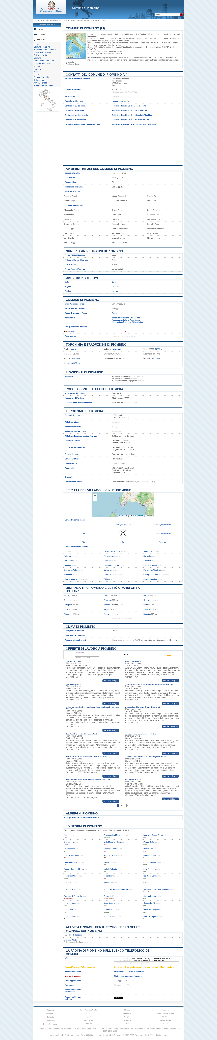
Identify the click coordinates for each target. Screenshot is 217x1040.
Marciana (68, 574)
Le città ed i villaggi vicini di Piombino (98, 490)
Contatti (84, 1035)
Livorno (115, 291)
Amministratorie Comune (45, 50)
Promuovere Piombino (43, 86)
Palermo (107, 600)
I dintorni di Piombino (84, 826)
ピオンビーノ (160, 349)
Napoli (146, 595)
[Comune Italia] (51, 13)
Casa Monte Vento (71, 855)
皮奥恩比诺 (76, 363)
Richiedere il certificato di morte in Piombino (129, 110)
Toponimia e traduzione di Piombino (96, 344)
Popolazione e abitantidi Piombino (95, 389)
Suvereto (147, 556)
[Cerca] (181, 14)
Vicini (36, 72)
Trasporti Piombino (42, 63)
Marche (89, 1024)
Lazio (88, 1013)
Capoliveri (108, 561)
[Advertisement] (123, 145)
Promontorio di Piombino (114, 835)
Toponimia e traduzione (44, 61)
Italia (113, 282)
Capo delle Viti (149, 903)
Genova (146, 600)
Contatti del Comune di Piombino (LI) (96, 74)
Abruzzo (50, 1010)
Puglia (127, 1017)
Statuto (114, 313)
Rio (130, 43)
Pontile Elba (148, 849)
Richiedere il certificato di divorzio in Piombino (130, 120)
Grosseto (91, 45)
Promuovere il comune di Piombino (129, 972)
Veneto (165, 1024)
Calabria (50, 1017)
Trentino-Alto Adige (165, 1013)
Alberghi (42, 34)
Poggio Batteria (149, 842)
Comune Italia (40, 20)
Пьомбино (116, 349)
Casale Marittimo (150, 579)
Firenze (107, 605)
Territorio (37, 69)
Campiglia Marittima (120, 43)
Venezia (146, 609)
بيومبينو (74, 349)
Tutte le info (41, 40)
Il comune (38, 44)
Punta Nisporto (110, 916)
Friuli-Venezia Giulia (88, 1010)
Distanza (37, 74)
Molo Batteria (109, 862)
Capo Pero (68, 910)
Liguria (89, 1017)
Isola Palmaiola (149, 869)
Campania (50, 1021)
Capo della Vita (149, 896)
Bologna (67, 605)
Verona (107, 609)
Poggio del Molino (71, 876)
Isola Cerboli (69, 883)
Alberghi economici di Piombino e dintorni (81, 817)
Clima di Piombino (80, 626)
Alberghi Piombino (82, 813)
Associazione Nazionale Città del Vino (127, 322)
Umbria (165, 1017)
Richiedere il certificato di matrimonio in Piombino (132, 115)
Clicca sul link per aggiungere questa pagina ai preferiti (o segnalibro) (144, 967)
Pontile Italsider (149, 855)
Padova (107, 614)
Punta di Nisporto (150, 916)
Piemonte (127, 1013)
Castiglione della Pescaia (153, 574)
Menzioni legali (56, 1035)
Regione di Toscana (53, 20)
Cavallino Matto (70, 940)
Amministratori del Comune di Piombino (99, 168)
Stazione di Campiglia (73, 896)
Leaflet (122, 516)
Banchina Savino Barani (153, 835)
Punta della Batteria (72, 862)
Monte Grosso (110, 910)
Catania (67, 609)
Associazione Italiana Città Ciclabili (126, 318)
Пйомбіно (155, 358)
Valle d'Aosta (165, 1020)
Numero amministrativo (44, 52)
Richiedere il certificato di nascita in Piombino (130, 106)
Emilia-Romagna (50, 1024)
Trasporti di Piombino (84, 372)
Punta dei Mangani (151, 910)
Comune (37, 58)
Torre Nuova (109, 876)
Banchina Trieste (110, 855)
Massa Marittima (111, 574)
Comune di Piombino (82, 299)
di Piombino (85, 7)
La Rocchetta (69, 849)
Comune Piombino (83, 20)
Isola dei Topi (69, 903)
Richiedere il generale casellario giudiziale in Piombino (134, 124)
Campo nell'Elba (70, 570)
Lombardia (88, 1020)
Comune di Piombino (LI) (85, 28)
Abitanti (37, 66)
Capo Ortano (69, 916)
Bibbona (107, 579)
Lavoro (40, 29)
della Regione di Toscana (146, 34)
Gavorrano (108, 570)
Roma (66, 595)
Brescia (146, 614)
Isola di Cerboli (110, 883)
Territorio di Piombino (85, 411)
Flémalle (70, 331)
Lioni (128, 331)
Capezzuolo (69, 842)
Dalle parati (39, 80)
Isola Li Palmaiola (111, 869)
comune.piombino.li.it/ (120, 101)
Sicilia (127, 1024)
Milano (106, 595)
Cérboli (146, 883)
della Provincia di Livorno (123, 34)
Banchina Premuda (111, 849)
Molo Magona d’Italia (112, 842)
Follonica (136, 43)
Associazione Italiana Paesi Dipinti (126, 320)
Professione (79, 653)
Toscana (115, 286)
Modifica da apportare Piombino (128, 976)
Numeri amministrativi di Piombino (94, 251)
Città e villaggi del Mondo (100, 1035)
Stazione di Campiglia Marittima (156, 889)
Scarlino (67, 565)
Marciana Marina (150, 565)
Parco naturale (70, 336)
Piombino (91, 34)
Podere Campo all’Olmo (74, 869)
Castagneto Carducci (112, 565)
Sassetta (147, 561)
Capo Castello (109, 903)
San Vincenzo (149, 551)
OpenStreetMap (139, 516)
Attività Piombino (41, 83)
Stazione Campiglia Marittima (116, 889)
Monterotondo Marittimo (74, 579)
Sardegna (127, 1020)
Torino (66, 600)
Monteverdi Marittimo (152, 570)
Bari (145, 605)
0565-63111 (116, 90)
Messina (67, 614)
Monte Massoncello (151, 862)
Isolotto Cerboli (70, 889)
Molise (127, 1010)
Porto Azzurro (109, 556)
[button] (95, 495)
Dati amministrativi (82, 277)
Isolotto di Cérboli (150, 876)
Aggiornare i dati (72, 64)
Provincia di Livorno (68, 20)
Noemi (66, 835)
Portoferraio (69, 561)
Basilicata (50, 1014)
